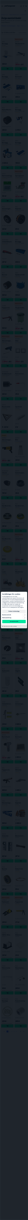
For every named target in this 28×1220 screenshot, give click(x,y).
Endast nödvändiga (14, 611)
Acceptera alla (14, 621)
